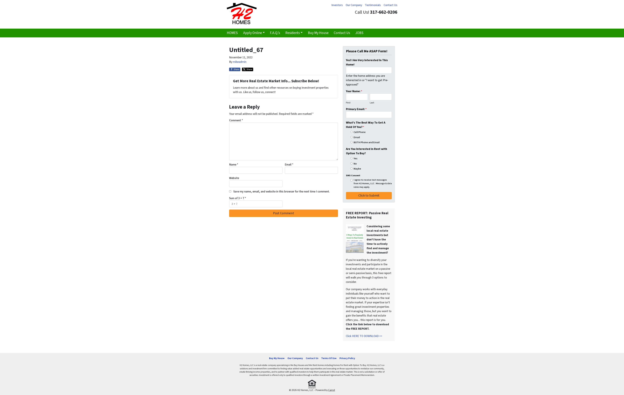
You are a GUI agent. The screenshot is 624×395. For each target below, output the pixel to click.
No (355, 163)
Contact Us (390, 5)
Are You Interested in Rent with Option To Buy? (366, 151)
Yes (355, 158)
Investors (337, 5)
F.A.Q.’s (275, 32)
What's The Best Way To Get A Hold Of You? (365, 125)
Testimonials (373, 5)
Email (289, 165)
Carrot (331, 390)
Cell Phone (360, 132)
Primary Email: (356, 109)
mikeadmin (239, 62)
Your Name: (354, 91)
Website (234, 178)
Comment (236, 120)
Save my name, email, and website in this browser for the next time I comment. (281, 192)
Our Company (354, 5)
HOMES (232, 32)
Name (233, 165)
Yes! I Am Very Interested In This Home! (367, 62)
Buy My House (318, 32)
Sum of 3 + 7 (237, 198)
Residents (292, 32)
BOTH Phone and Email (367, 142)
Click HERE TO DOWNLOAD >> (364, 336)
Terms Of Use (329, 358)
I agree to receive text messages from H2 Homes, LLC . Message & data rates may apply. (373, 183)
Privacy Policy (347, 358)
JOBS (359, 32)
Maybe (357, 169)
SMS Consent (353, 175)
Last (372, 102)
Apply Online (252, 32)
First (348, 102)
